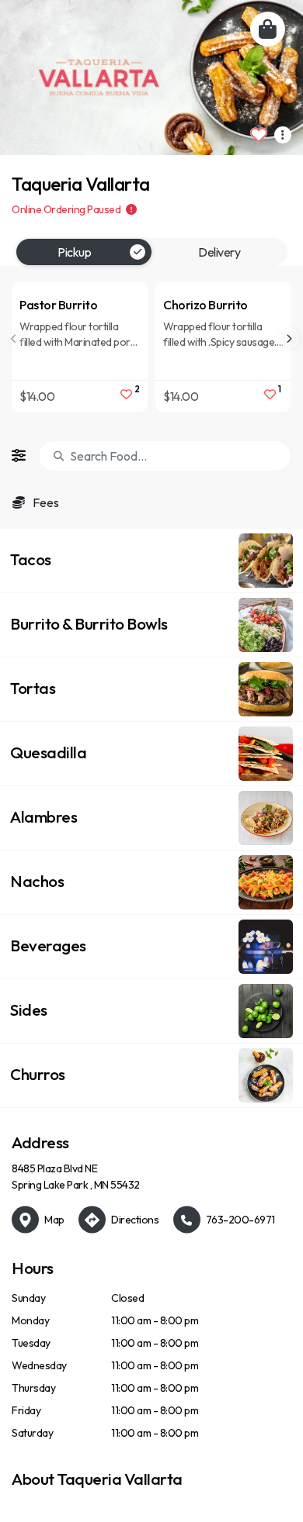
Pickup (74, 252)
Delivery (219, 252)
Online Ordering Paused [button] (67, 209)
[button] (151, 561)
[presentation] (289, 339)
